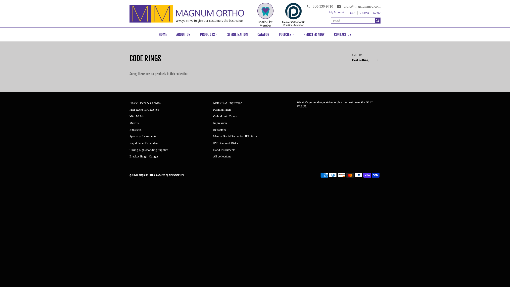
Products (208, 34)
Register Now (314, 34)
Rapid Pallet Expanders (143, 143)
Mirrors (134, 123)
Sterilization (237, 34)
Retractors (219, 129)
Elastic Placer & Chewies (145, 102)
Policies (285, 34)
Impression (220, 123)
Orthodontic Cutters (225, 116)
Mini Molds (136, 116)
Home (163, 34)
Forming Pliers (222, 109)
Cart (352, 13)
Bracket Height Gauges (143, 156)
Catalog (263, 34)
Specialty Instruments (142, 136)
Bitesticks (135, 129)
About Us (183, 34)
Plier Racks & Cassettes (144, 109)
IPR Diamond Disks (225, 143)
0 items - (370, 12)
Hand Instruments (224, 149)
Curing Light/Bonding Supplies (148, 149)
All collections (222, 156)
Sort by (357, 54)
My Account (336, 12)
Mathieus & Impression (227, 102)
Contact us (342, 34)
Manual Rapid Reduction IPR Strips (235, 136)
